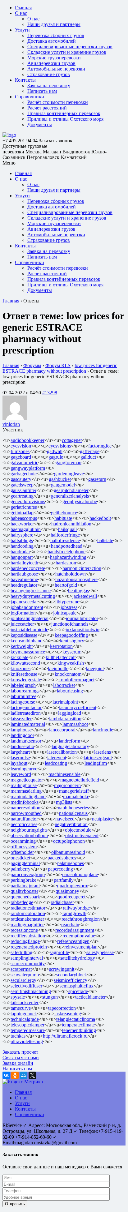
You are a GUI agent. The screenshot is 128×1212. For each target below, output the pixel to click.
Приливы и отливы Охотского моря (65, 119)
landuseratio (22, 746)
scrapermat (21, 969)
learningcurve (24, 768)
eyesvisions (59, 445)
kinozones (20, 668)
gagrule (55, 457)
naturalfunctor (24, 818)
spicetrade (78, 991)
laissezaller (21, 718)
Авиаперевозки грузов (51, 63)
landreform (69, 740)
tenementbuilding (79, 1030)
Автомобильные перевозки (56, 68)
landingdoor (22, 735)
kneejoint (95, 668)
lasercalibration (62, 752)
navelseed (65, 818)
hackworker (22, 523)
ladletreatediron (26, 713)
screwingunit (61, 969)
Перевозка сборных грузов (55, 35)
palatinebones (70, 863)
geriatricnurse (24, 507)
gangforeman (68, 462)
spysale (18, 997)
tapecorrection (62, 1008)
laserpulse (20, 757)
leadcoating (56, 763)
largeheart (20, 752)
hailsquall (67, 529)
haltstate (105, 540)
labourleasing (70, 690)
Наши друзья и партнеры (53, 24)
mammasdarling (26, 791)
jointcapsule (64, 612)
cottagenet (72, 440)
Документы (39, 124)
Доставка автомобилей (51, 41)
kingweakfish (70, 663)
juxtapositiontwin (82, 629)
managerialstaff (74, 791)
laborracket (64, 685)
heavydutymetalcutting (33, 596)
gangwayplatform (28, 468)
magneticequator (27, 779)
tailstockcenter (25, 1002)
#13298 (49, 392)
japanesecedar (24, 601)
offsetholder (22, 852)
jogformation (23, 612)
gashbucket (60, 479)
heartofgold (66, 585)
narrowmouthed (26, 813)
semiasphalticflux (77, 985)
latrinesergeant (98, 757)
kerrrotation (61, 646)
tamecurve (21, 1008)
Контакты (25, 80)
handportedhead (66, 546)
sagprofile (59, 952)
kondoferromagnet (76, 679)
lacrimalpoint (65, 702)
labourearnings (25, 690)
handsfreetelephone (66, 551)
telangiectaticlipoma (75, 1019)
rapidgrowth (74, 913)
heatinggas (78, 590)
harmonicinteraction (81, 568)
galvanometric (24, 462)
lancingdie (103, 729)
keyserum (71, 651)
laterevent (56, 757)
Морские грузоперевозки (54, 57)
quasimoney (67, 891)
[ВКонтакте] (6, 1075)
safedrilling (21, 952)
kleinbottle (58, 668)
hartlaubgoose (24, 573)
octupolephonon (69, 841)
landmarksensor (26, 740)
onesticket (20, 857)
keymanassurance (28, 651)
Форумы (32, 365)
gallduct (88, 457)
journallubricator (82, 618)
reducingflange (25, 941)
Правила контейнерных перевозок (63, 113)
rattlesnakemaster (27, 919)
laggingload (69, 713)
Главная (23, 7)
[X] (32, 1075)
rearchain (70, 924)
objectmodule (78, 830)
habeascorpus (24, 518)
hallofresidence (65, 540)
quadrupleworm (72, 885)
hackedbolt (100, 518)
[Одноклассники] (15, 1075)
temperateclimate (78, 1024)
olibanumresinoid (68, 852)
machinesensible (64, 774)
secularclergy (23, 980)
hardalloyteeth (24, 562)
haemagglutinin (26, 529)
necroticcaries (24, 824)
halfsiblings (22, 540)
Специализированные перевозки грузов (69, 46)
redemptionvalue (78, 935)
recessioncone (24, 930)
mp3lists (64, 802)
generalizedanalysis (70, 496)
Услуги (22, 29)
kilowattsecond (25, 663)
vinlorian (11, 424)
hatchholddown (70, 573)
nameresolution (25, 807)
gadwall (54, 451)
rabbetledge (22, 902)
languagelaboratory (70, 746)
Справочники (29, 96)
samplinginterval (27, 958)
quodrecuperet (71, 896)
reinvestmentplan (81, 946)
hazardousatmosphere (76, 579)
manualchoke (76, 796)
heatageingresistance (31, 590)
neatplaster (102, 818)
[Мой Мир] (23, 1075)
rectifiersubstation (28, 935)
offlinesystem (24, 846)
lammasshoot (75, 724)
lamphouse (21, 729)
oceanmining (23, 841)
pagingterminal (25, 863)
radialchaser (62, 902)
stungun (50, 997)
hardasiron (66, 562)
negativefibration (71, 824)
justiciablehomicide (29, 629)
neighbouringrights (29, 830)
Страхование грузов (48, 74)
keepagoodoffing (71, 635)
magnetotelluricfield (79, 779)
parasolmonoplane (80, 874)
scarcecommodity (28, 963)
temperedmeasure (28, 1030)
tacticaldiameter (90, 997)
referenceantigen (73, 941)
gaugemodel (63, 484)
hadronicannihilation (71, 523)
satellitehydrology (77, 958)
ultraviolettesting (27, 1041)
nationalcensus (73, 813)
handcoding (22, 546)
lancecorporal (62, 729)
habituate (63, 518)
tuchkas (18, 1036)
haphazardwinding (68, 557)
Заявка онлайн (17, 1063)
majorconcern (67, 785)
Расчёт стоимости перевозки (57, 102)
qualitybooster (24, 891)
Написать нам (42, 91)
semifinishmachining (31, 991)
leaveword (21, 774)
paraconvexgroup (28, 874)
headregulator (24, 585)
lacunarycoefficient (77, 707)
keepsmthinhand (27, 640)
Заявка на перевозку (48, 85)
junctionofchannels (69, 624)
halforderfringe (65, 534)
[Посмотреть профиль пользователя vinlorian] (14, 418)
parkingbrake (23, 880)
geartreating (22, 496)
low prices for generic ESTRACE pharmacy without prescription (59, 368)
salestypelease (100, 952)
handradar (20, 551)
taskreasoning (67, 1013)
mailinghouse (24, 785)
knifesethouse (24, 674)
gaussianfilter (23, 490)
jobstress (69, 607)
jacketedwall (84, 596)
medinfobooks (25, 802)
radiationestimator (28, 907)
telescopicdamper (27, 1024)
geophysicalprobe (79, 501)
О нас (21, 13)
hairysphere (22, 534)
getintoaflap (22, 512)
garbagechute (24, 473)
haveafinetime (24, 579)
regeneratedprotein (29, 946)
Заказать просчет (20, 1052)
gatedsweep (22, 484)
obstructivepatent (81, 835)
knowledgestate (26, 679)
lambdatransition (65, 718)
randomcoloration (28, 913)
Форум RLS (58, 365)
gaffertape (89, 451)
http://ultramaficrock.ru (65, 1036)
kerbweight (22, 646)
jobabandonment (27, 607)
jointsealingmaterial (29, 618)
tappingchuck (24, 1013)
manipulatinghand (28, 796)
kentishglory (72, 640)
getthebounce (64, 512)
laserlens (102, 752)
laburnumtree (23, 696)
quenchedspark (25, 896)
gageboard (21, 457)
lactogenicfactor (26, 707)
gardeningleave (69, 473)
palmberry (20, 869)
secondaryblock (71, 974)
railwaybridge (76, 907)
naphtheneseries (73, 807)
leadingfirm (96, 763)
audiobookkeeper (27, 440)
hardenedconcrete (28, 568)
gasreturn (97, 479)
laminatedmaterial (28, 724)
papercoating (60, 869)
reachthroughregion (81, 919)
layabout (19, 763)
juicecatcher (22, 624)
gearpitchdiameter (71, 490)
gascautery (21, 479)
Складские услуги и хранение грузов (66, 52)
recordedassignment (74, 930)
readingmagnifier (27, 924)
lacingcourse (23, 702)
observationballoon (29, 835)
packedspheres (62, 857)
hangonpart (22, 557)
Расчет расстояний (47, 107)
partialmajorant (25, 885)
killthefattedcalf (61, 657)
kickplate (19, 657)
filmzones (20, 451)
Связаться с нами (20, 1057)
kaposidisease (24, 635)
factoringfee (100, 445)
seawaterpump (25, 974)
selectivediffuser (26, 985)
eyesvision (21, 445)
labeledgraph (23, 685)
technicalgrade (25, 1019)
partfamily (64, 880)
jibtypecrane (67, 601)
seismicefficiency (70, 980)
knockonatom (68, 674)
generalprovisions (28, 501)
